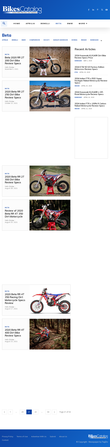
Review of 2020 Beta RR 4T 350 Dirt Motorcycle (14, 213)
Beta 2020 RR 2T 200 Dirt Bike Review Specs (14, 60)
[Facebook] (88, 9)
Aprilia (5, 40)
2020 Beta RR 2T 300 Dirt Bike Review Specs (14, 179)
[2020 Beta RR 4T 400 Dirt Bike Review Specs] (50, 334)
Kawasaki (94, 40)
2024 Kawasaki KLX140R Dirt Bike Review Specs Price (90, 56)
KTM (76, 72)
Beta (7, 54)
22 (36, 412)
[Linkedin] (93, 9)
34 (48, 412)
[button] (4, 23)
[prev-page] (4, 412)
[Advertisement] (36, 138)
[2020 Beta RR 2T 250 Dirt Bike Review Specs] (50, 96)
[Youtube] (106, 9)
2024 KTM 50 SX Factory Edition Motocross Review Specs (89, 68)
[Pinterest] (97, 9)
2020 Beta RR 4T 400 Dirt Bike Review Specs (14, 332)
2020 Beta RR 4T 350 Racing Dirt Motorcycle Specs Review (15, 298)
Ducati (46, 40)
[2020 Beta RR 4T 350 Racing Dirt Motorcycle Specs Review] (50, 300)
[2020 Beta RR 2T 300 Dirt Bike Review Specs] (50, 181)
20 (22, 412)
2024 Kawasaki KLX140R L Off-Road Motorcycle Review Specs (89, 93)
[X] (102, 9)
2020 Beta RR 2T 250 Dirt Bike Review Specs (14, 94)
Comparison (34, 40)
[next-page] (54, 412)
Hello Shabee (9, 67)
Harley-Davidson (60, 40)
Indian (84, 40)
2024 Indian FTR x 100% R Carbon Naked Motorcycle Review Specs (90, 104)
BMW (24, 40)
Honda (74, 40)
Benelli (15, 40)
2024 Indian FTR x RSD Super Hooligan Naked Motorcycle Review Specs (91, 80)
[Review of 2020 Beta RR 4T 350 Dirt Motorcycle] (50, 215)
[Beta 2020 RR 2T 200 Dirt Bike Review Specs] (50, 62)
